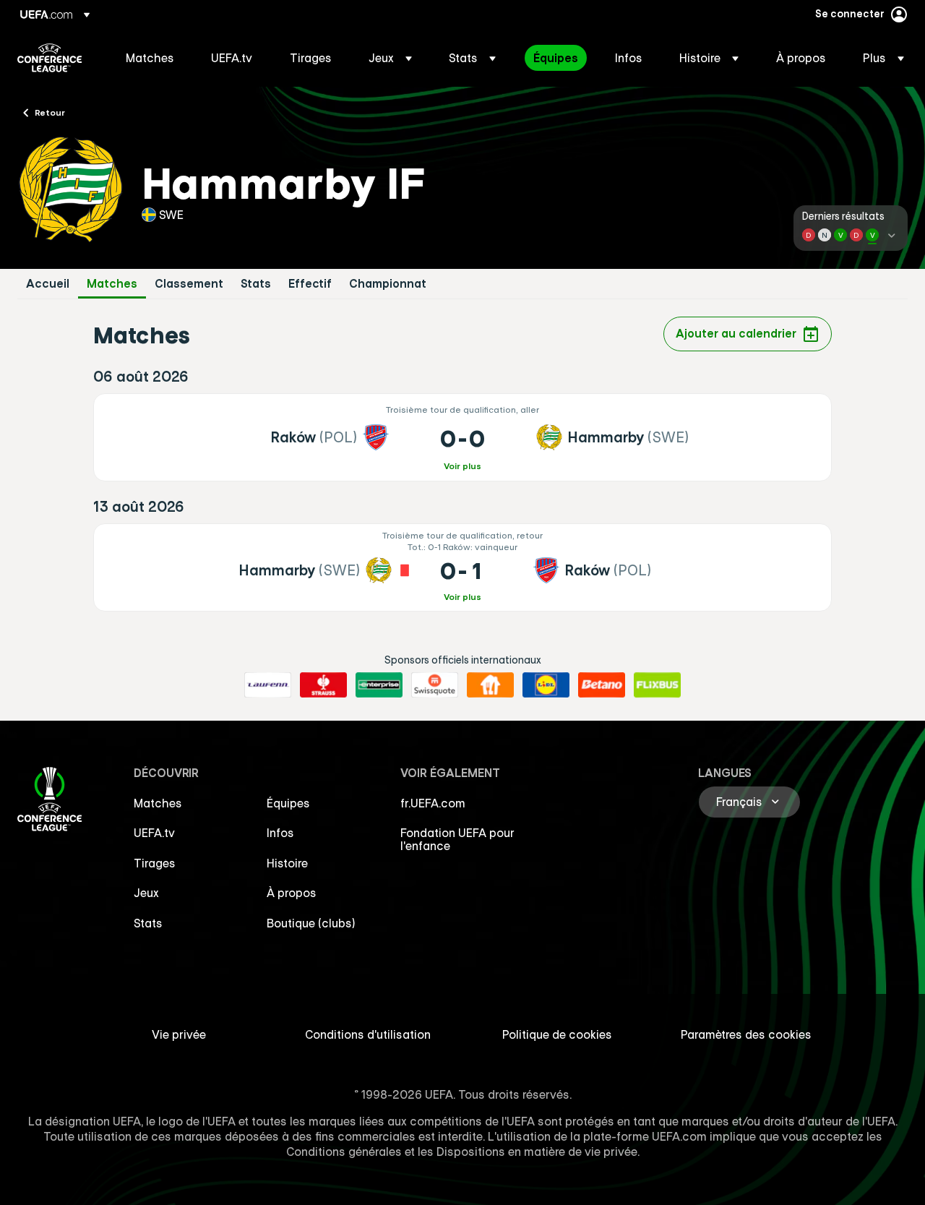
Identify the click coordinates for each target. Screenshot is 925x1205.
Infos (280, 832)
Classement (189, 284)
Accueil (47, 284)
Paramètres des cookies (746, 1034)
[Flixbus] (657, 685)
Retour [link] (50, 112)
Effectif (310, 284)
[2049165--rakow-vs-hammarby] (462, 437)
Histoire (287, 863)
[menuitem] (150, 58)
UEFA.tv (154, 832)
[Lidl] (545, 685)
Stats (256, 284)
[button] (390, 58)
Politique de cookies (557, 1034)
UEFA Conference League (49, 57)
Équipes (288, 803)
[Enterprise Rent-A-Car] (379, 685)
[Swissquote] (434, 685)
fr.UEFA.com (432, 803)
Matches (112, 284)
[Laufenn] (267, 685)
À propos (292, 892)
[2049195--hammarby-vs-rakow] (462, 567)
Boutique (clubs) (311, 923)
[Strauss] (323, 685)
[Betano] (601, 685)
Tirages (155, 863)
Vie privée (179, 1034)
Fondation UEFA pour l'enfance (457, 839)
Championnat (387, 284)
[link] (150, 58)
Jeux (146, 892)
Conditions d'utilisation (368, 1034)
